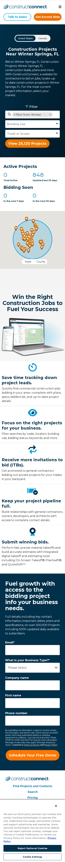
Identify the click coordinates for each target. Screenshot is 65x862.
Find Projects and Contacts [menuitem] (32, 786)
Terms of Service (32, 745)
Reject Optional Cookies (32, 848)
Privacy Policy (50, 745)
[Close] (55, 805)
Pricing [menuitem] (32, 797)
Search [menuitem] (33, 792)
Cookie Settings (32, 857)
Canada (42, 38)
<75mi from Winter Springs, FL (27, 114)
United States (25, 38)
